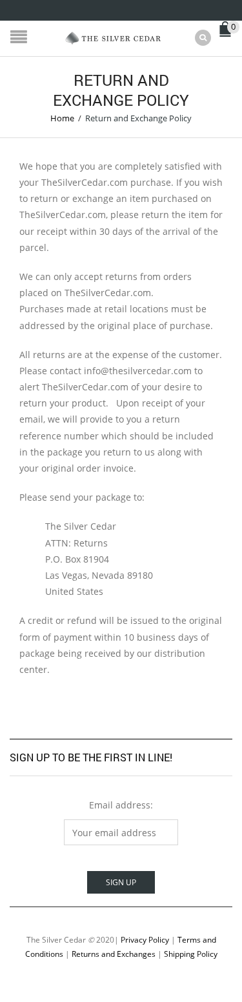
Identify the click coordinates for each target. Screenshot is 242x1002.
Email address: (121, 805)
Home (62, 118)
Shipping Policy (190, 953)
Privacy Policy (145, 939)
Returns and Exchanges (114, 953)
